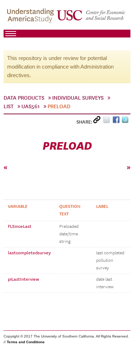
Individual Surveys (78, 98)
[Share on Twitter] (125, 121)
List (9, 106)
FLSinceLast (19, 226)
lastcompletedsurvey (29, 253)
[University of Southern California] (91, 18)
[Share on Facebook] (117, 121)
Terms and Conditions (26, 342)
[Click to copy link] (98, 121)
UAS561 (30, 106)
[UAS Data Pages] (31, 18)
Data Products (24, 98)
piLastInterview (23, 279)
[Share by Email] (108, 121)
